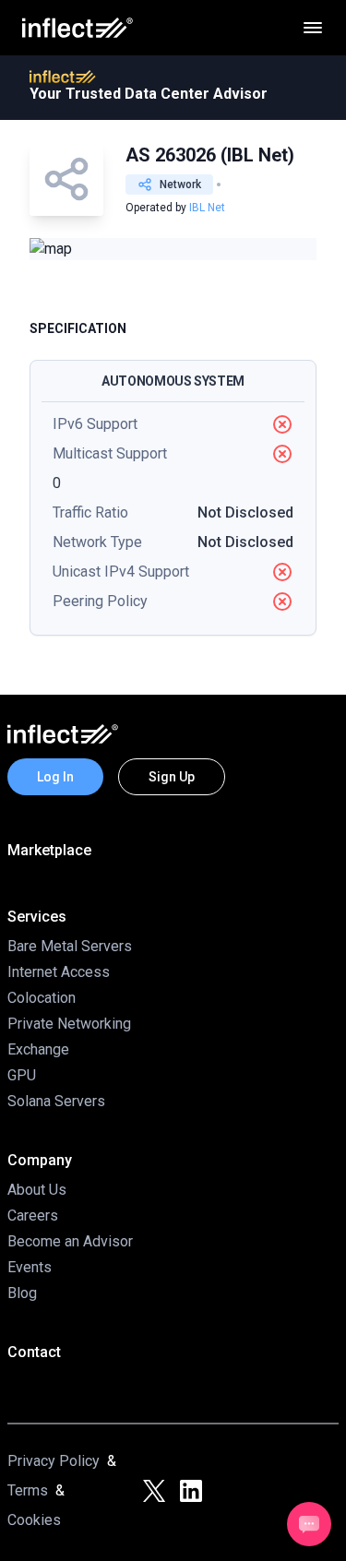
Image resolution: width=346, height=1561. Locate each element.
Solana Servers (56, 1101)
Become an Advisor (70, 1241)
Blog (22, 1293)
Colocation (41, 998)
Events (29, 1267)
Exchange (38, 1049)
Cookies (34, 1520)
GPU (21, 1075)
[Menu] (312, 27)
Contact (34, 1352)
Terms (27, 1490)
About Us (36, 1189)
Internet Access (58, 972)
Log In (55, 776)
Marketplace (49, 850)
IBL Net (207, 207)
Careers (32, 1215)
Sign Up (172, 776)
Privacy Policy (53, 1461)
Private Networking (69, 1023)
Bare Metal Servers (69, 946)
